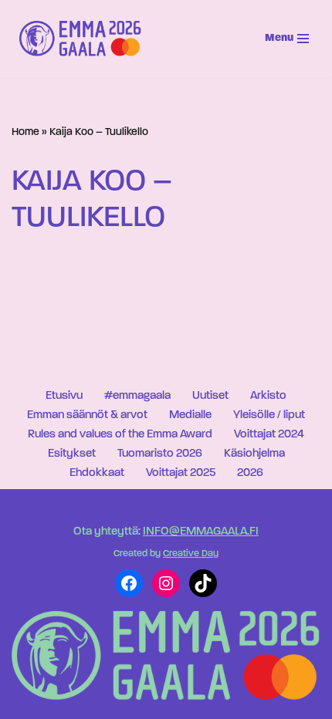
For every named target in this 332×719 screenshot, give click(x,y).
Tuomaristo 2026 (159, 454)
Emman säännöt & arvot (87, 415)
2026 (250, 473)
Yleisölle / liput (269, 415)
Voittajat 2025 (180, 473)
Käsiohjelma (254, 454)
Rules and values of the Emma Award (120, 435)
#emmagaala (137, 396)
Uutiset (210, 396)
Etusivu (64, 396)
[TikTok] (203, 583)
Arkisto (268, 396)
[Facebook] (129, 583)
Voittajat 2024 (269, 435)
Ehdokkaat (96, 473)
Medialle (190, 415)
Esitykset (72, 454)
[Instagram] (166, 583)
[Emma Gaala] (84, 38)
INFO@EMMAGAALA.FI (201, 532)
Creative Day (191, 554)
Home (25, 132)
